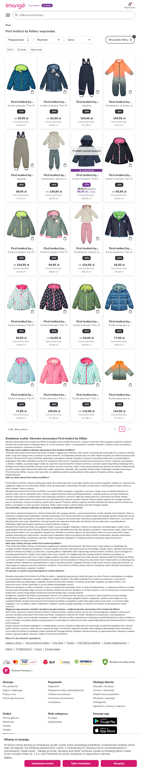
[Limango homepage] (15, 5)
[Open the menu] (8, 15)
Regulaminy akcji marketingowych (66, 690)
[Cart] (32, 92)
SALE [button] (10, 49)
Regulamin (53, 686)
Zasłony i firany (14, 643)
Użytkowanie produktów (106, 694)
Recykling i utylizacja (104, 698)
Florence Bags (52, 649)
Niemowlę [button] (36, 49)
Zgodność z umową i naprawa (109, 706)
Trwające (52, 718)
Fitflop (9, 649)
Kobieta (7, 729)
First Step (58, 643)
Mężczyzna (8, 733)
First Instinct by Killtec (37, 643)
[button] (19, 39)
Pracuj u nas (9, 694)
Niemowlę (8, 721)
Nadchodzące (55, 721)
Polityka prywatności (59, 694)
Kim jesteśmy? (10, 686)
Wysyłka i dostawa (103, 686)
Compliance (54, 702)
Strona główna (11, 718)
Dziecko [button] (22, 49)
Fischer (70, 643)
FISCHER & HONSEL (89, 643)
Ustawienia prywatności (61, 698)
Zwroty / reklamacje (103, 690)
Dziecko (7, 725)
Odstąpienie (99, 702)
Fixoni (38, 649)
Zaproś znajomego (12, 690)
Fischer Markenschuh (115, 643)
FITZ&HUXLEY (24, 649)
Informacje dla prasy (13, 698)
